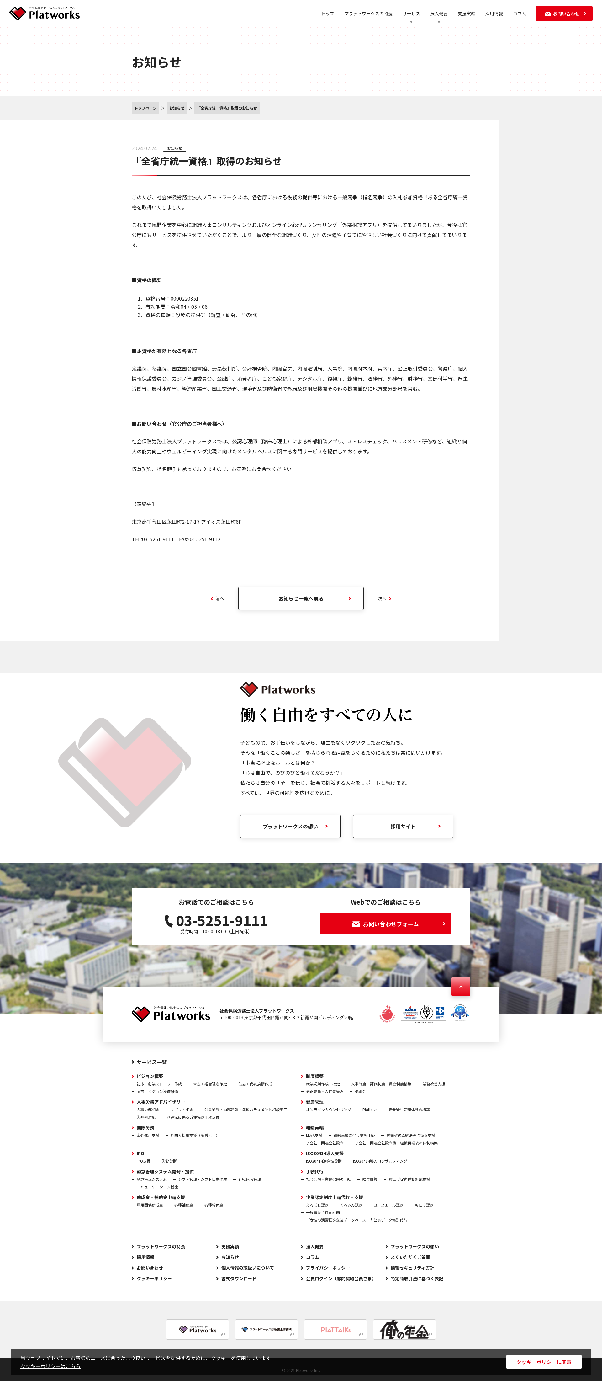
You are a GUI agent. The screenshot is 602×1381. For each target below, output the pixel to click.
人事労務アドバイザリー (161, 1102)
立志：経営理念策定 (210, 1083)
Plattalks (369, 1109)
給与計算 (370, 1179)
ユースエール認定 (389, 1204)
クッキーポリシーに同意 (544, 1362)
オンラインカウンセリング (328, 1109)
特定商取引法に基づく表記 (417, 1278)
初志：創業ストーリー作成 (159, 1083)
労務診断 (169, 1161)
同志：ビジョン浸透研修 (157, 1091)
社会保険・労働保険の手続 (328, 1179)
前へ (219, 598)
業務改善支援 (434, 1083)
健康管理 (315, 1102)
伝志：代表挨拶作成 (255, 1083)
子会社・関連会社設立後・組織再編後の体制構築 (396, 1142)
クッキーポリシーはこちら (50, 1366)
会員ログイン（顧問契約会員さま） (341, 1278)
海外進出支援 (148, 1135)
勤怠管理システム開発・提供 (165, 1171)
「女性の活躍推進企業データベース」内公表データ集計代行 (356, 1220)
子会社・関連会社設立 (325, 1142)
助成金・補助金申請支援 (161, 1197)
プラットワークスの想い (415, 1246)
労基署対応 (146, 1117)
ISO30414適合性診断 (324, 1161)
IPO (140, 1153)
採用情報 (494, 13)
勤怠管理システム (152, 1179)
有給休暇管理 (249, 1179)
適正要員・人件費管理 (325, 1091)
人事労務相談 (148, 1109)
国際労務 (145, 1127)
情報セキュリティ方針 (412, 1268)
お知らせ (174, 148)
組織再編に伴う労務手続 (354, 1135)
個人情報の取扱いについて (247, 1268)
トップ (327, 13)
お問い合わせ (150, 1268)
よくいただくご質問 (410, 1257)
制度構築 (315, 1076)
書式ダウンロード (238, 1278)
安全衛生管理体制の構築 (409, 1109)
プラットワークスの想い (290, 826)
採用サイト (403, 826)
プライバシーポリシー (328, 1268)
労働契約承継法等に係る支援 (410, 1135)
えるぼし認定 (317, 1204)
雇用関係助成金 (150, 1204)
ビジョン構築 (150, 1076)
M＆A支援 (314, 1135)
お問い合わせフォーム (391, 924)
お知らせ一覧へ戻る (301, 598)
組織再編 (315, 1127)
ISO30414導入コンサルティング (380, 1161)
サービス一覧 (152, 1062)
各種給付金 (213, 1204)
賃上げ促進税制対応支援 (409, 1179)
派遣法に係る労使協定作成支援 (193, 1117)
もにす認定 (424, 1204)
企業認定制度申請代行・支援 (334, 1197)
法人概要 (315, 1246)
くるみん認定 (351, 1204)
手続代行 (315, 1171)
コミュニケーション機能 (157, 1186)
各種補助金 (183, 1204)
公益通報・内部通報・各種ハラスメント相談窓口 (245, 1109)
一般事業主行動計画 (323, 1212)
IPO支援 (143, 1161)
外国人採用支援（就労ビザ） (195, 1135)
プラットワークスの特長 (368, 13)
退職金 (360, 1091)
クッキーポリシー (154, 1278)
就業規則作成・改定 (323, 1083)
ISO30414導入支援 (325, 1153)
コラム (519, 13)
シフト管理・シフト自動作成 (202, 1179)
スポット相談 (182, 1109)
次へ (382, 598)
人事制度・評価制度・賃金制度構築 (381, 1083)
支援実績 (466, 13)
